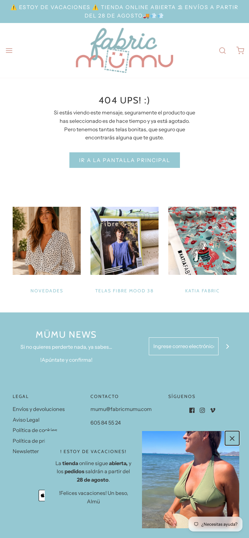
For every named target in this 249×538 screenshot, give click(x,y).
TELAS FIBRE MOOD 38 (124, 291)
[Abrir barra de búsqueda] (222, 50)
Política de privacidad (39, 441)
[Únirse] (227, 346)
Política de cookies (35, 430)
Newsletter (26, 451)
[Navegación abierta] (9, 50)
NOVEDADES (46, 291)
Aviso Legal (26, 419)
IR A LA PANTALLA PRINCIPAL (124, 160)
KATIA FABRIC (202, 291)
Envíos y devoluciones (39, 409)
